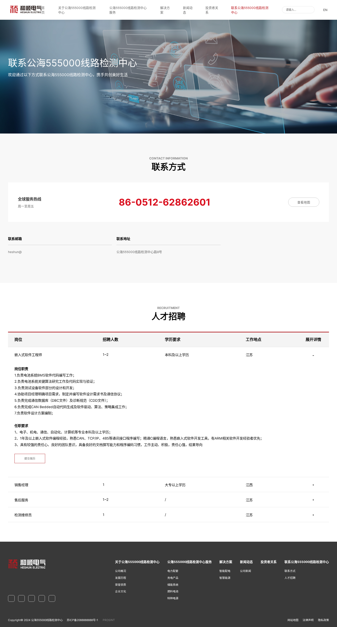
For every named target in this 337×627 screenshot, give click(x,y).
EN (325, 10)
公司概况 (120, 571)
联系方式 (290, 571)
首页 (43, 10)
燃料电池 (172, 591)
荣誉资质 (120, 584)
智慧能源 (224, 578)
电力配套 (172, 571)
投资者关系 (211, 10)
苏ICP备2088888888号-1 (82, 620)
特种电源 (172, 598)
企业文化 (120, 591)
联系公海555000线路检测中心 (249, 10)
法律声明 (308, 620)
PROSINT (109, 620)
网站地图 (292, 620)
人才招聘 (290, 578)
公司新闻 (245, 571)
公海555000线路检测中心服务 (128, 10)
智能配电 (224, 571)
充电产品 (172, 578)
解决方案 (165, 10)
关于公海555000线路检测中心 (77, 10)
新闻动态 (188, 10)
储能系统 (172, 584)
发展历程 (120, 578)
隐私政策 (323, 620)
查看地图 (303, 202)
